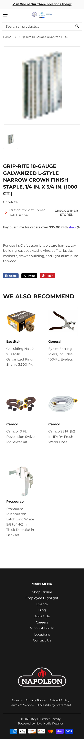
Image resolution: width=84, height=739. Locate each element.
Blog (42, 610)
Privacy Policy (35, 700)
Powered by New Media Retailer (40, 723)
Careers (42, 622)
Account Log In (42, 628)
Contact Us (42, 640)
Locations (42, 634)
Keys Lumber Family (46, 719)
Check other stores (66, 213)
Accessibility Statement (54, 705)
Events (42, 604)
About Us (42, 616)
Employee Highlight (42, 598)
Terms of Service (22, 705)
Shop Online (42, 592)
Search (17, 700)
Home (7, 36)
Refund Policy (59, 700)
